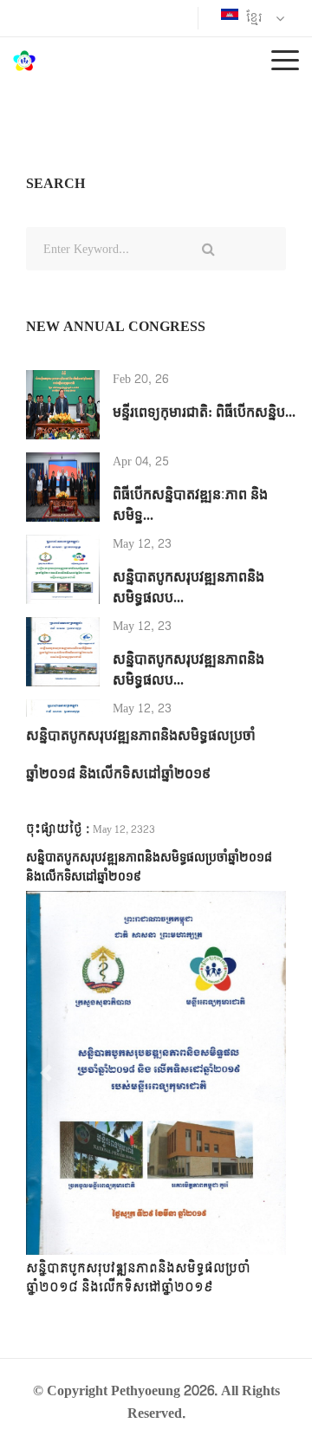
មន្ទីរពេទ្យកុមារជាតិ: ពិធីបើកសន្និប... (204, 412)
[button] (45, 1073)
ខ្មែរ (253, 18)
